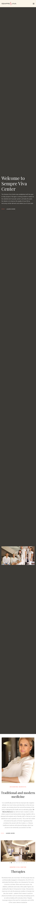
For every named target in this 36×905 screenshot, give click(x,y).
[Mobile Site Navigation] (33, 3)
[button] (18, 555)
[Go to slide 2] (11, 862)
